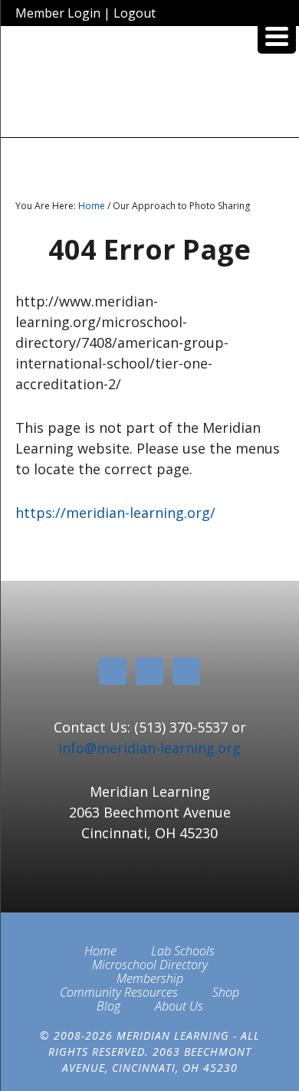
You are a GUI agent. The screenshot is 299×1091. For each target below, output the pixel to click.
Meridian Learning (149, 87)
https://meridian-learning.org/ (115, 512)
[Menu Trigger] (277, 34)
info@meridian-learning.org (149, 748)
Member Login (57, 13)
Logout (134, 13)
